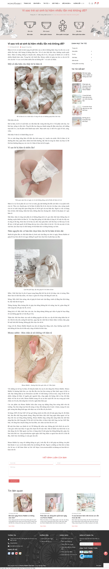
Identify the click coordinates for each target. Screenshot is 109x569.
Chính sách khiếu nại (66, 541)
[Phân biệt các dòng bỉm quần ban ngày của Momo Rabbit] (77, 88)
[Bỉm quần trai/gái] (63, 27)
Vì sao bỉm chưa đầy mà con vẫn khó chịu (87, 108)
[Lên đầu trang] (105, 559)
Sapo (44, 565)
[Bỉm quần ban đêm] (79, 27)
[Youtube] (16, 553)
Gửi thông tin (14, 481)
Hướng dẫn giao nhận (47, 538)
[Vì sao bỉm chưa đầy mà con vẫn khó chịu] (77, 110)
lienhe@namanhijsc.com (16, 546)
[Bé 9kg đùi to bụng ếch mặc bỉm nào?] (77, 121)
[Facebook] (12, 553)
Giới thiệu (55, 3)
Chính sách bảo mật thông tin (69, 554)
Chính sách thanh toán (67, 538)
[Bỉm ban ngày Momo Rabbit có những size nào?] (77, 77)
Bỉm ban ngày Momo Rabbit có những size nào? (87, 74)
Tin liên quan (15, 490)
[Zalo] (9, 553)
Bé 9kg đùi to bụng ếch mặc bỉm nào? (86, 119)
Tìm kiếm (98, 565)
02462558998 (13, 543)
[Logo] (14, 3)
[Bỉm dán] (30, 27)
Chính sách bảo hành (66, 552)
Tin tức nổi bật (78, 69)
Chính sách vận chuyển (67, 544)
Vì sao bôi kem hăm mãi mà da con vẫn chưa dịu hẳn (87, 98)
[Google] (20, 553)
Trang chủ (27, 3)
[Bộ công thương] (90, 556)
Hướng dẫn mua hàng (80, 3)
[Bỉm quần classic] (46, 27)
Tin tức (46, 3)
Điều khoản (66, 3)
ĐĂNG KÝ (97, 544)
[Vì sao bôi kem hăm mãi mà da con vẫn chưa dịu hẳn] (77, 99)
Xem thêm (11, 526)
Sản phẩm (36, 3)
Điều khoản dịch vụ (46, 541)
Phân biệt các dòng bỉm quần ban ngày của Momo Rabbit (86, 86)
